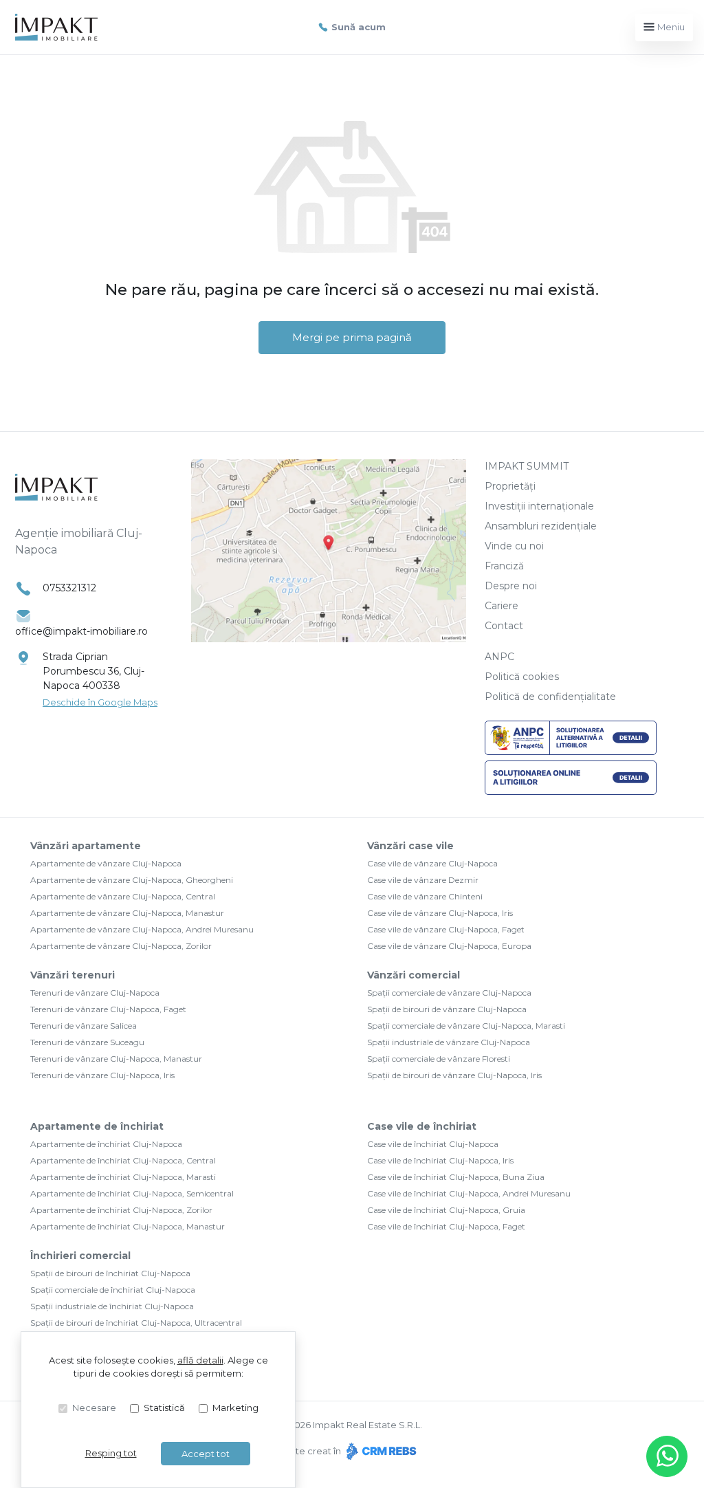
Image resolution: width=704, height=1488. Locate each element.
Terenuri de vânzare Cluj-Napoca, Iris (102, 1075)
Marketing (235, 1407)
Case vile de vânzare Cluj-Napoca (432, 863)
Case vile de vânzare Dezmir (422, 880)
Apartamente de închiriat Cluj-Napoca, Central (123, 1160)
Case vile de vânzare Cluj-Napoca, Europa (449, 946)
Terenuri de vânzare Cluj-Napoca (95, 992)
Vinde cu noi (514, 546)
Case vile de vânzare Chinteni (425, 896)
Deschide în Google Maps (100, 702)
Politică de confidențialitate (550, 696)
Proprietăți (510, 486)
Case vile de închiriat (421, 1126)
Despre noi (511, 586)
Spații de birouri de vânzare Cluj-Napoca (447, 1009)
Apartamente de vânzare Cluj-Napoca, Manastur (127, 913)
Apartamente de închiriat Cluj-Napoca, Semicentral (132, 1193)
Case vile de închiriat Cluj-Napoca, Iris (440, 1160)
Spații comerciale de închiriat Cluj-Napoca (112, 1289)
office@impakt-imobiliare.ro (81, 631)
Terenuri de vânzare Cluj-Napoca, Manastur (116, 1058)
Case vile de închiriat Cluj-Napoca (432, 1144)
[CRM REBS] (380, 1450)
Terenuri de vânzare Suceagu (87, 1042)
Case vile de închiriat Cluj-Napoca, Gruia (446, 1210)
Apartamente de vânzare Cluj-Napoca (106, 863)
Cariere (501, 606)
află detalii (200, 1360)
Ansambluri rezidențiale (541, 526)
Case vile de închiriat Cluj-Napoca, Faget (446, 1226)
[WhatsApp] (667, 1456)
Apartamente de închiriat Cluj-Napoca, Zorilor (121, 1210)
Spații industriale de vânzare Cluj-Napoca (448, 1042)
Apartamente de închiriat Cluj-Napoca (106, 1144)
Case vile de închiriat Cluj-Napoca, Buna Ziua (455, 1177)
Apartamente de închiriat (97, 1126)
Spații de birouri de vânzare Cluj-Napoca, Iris (454, 1075)
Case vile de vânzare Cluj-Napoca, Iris (440, 913)
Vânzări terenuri (72, 975)
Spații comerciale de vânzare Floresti (438, 1058)
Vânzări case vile (410, 846)
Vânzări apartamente (85, 846)
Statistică (164, 1407)
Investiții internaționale (539, 506)
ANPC (499, 656)
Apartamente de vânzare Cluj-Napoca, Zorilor (121, 946)
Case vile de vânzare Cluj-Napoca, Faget (446, 929)
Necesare (94, 1407)
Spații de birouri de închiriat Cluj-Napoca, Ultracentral (136, 1322)
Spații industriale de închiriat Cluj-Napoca (112, 1306)
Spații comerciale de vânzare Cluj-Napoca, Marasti (466, 1025)
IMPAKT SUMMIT (527, 466)
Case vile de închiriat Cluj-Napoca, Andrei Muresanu (469, 1193)
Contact (504, 626)
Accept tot (206, 1453)
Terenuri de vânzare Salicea (83, 1025)
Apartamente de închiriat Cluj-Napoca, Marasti (123, 1177)
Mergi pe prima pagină (352, 337)
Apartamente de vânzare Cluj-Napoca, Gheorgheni (131, 880)
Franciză (504, 566)
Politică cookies (522, 676)
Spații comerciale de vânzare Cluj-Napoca (449, 992)
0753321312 (69, 588)
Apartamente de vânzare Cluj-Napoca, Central (122, 896)
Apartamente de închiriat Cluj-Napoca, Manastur (127, 1226)
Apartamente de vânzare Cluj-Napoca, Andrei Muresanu (142, 929)
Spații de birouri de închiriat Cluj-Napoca (110, 1273)
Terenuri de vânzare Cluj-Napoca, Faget (108, 1009)
